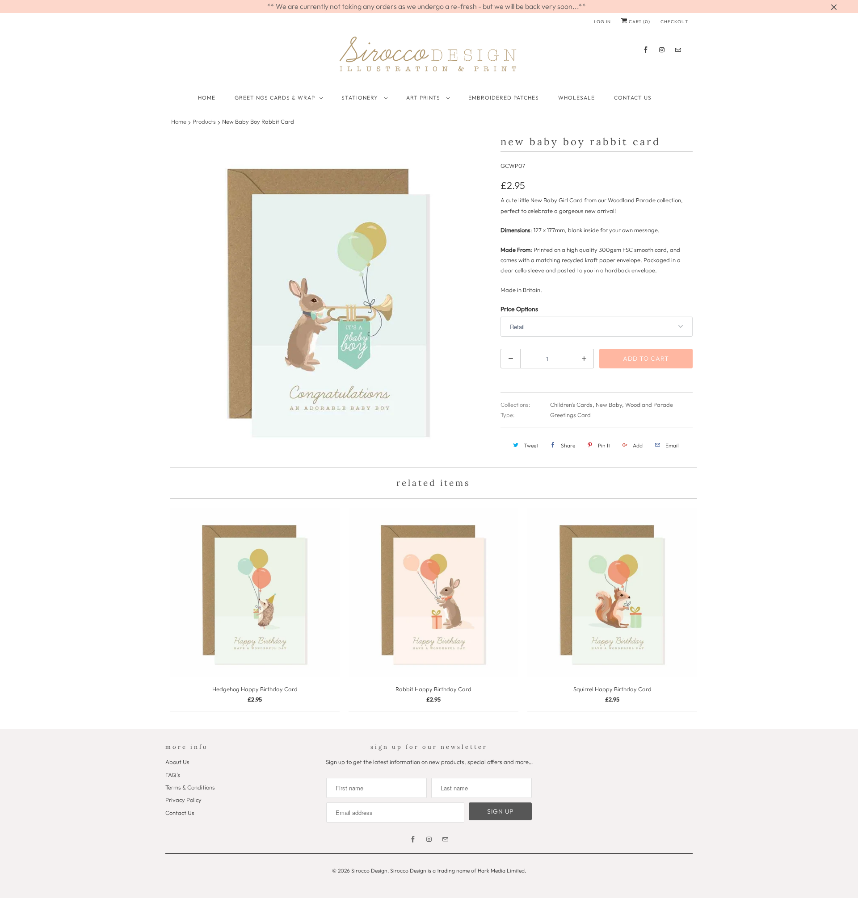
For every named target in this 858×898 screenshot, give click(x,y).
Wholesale (576, 97)
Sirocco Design (369, 870)
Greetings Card (570, 414)
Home (206, 97)
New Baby (609, 404)
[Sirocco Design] (429, 57)
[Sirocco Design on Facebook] (646, 50)
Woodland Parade (649, 404)
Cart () (638, 22)
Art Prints (424, 97)
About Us (177, 761)
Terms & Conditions (190, 787)
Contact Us (633, 97)
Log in (602, 22)
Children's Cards (571, 404)
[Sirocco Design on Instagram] (662, 50)
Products (204, 121)
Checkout (674, 22)
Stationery (360, 97)
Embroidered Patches (503, 97)
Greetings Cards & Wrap (275, 97)
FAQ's (172, 774)
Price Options (519, 309)
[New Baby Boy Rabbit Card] (328, 298)
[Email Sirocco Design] (678, 50)
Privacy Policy (183, 799)
